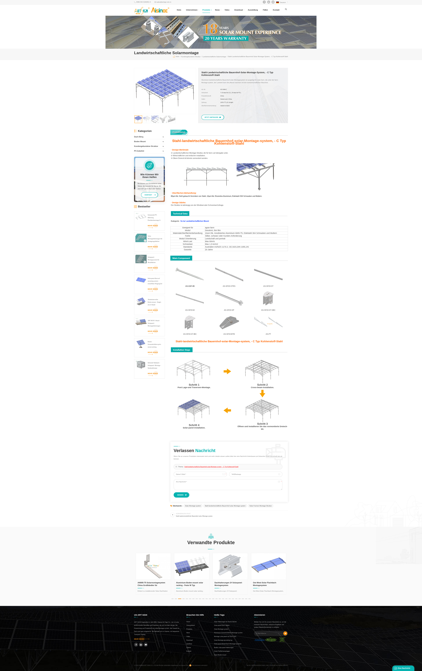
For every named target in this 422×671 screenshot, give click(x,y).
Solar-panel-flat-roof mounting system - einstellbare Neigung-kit (155, 281)
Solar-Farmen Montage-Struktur (260, 506)
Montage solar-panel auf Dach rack (225, 636)
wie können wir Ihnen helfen (149, 175)
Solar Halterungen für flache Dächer (225, 622)
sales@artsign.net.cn (164, 2)
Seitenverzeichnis (258, 665)
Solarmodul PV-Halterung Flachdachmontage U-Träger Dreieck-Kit (154, 218)
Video (227, 10)
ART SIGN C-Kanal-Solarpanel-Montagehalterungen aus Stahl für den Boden (155, 323)
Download (238, 10)
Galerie (188, 647)
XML (267, 665)
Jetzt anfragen (211, 117)
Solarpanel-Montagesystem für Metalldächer (153, 259)
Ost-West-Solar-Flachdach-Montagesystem (188, 584)
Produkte (206, 10)
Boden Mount (140, 141)
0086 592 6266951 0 (143, 2)
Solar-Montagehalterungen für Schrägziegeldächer (155, 238)
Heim (179, 10)
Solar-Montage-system (193, 506)
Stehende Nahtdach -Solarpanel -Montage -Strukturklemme (154, 365)
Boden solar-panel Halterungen (224, 647)
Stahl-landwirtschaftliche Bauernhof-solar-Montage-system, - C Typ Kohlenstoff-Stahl (211, 467)
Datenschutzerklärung (279, 665)
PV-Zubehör (139, 151)
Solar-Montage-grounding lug (223, 640)
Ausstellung (253, 10)
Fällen (265, 10)
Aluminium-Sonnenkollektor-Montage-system (228, 633)
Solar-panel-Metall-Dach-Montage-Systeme (227, 644)
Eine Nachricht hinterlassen (404, 669)
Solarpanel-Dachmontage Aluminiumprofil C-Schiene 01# (228, 584)
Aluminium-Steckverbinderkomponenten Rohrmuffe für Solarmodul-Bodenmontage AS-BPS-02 (265, 584)
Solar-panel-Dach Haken (221, 625)
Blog (248, 665)
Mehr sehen (153, 226)
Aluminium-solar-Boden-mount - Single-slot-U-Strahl (154, 302)
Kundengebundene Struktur (146, 146)
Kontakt (276, 10)
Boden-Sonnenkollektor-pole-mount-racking (154, 344)
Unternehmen (191, 10)
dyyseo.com (185, 665)
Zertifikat (189, 644)
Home (188, 622)
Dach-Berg (138, 137)
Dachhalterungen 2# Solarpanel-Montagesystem (152, 584)
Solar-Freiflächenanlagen (222, 651)
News (217, 10)
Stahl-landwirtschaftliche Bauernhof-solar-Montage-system (225, 506)
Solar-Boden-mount (220, 655)
